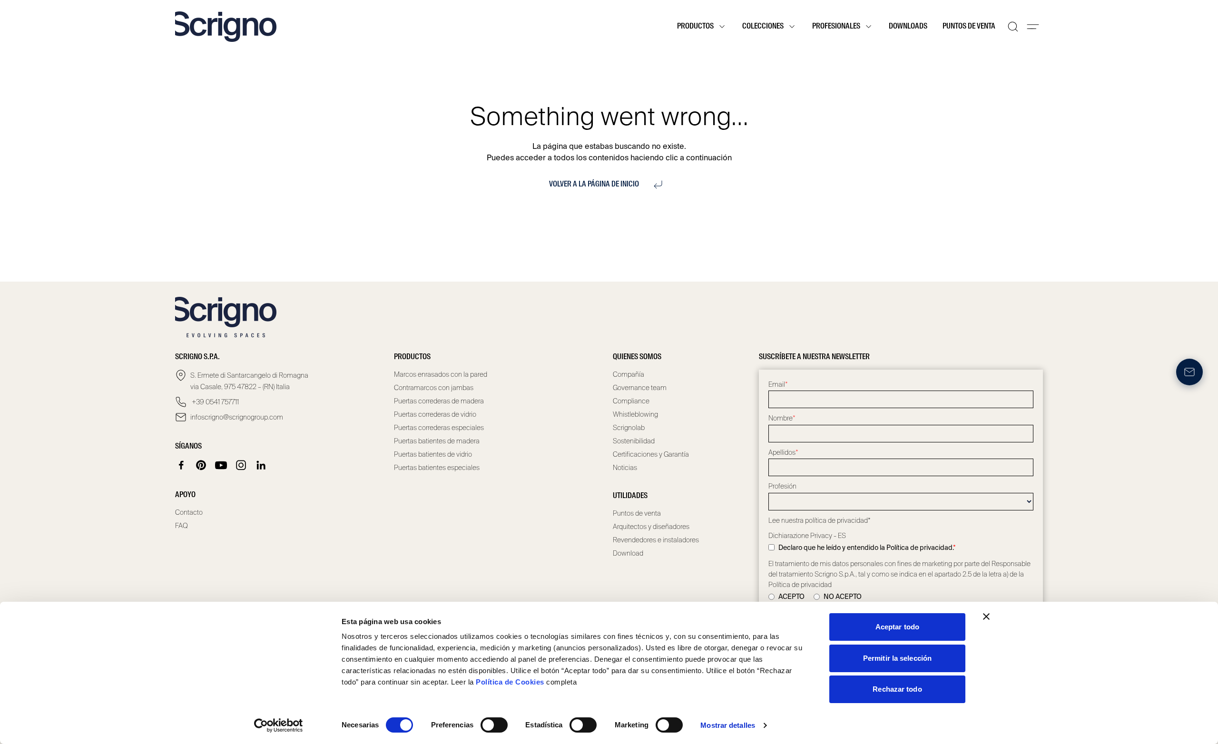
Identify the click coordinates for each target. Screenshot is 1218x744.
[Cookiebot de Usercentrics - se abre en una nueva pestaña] (278, 725)
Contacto (189, 512)
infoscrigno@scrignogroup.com (236, 417)
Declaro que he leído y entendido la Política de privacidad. (867, 547)
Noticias (625, 467)
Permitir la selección (897, 658)
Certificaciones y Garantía (651, 454)
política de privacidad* (838, 520)
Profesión (782, 486)
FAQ (181, 525)
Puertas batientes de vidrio (433, 454)
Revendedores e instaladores (656, 540)
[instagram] (241, 465)
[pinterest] (201, 465)
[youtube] (221, 465)
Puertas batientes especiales (437, 467)
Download (628, 553)
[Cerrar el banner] (986, 616)
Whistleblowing (635, 414)
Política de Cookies (510, 682)
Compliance (631, 401)
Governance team (640, 387)
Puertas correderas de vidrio (435, 414)
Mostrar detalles (727, 725)
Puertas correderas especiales (439, 427)
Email (778, 384)
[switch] (494, 725)
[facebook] (181, 465)
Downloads (908, 26)
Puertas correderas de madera (439, 401)
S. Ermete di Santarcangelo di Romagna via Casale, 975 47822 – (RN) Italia (249, 381)
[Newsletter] (1189, 372)
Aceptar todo (897, 627)
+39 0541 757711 (214, 402)
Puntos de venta (969, 26)
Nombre (782, 418)
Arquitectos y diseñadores (651, 526)
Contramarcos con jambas (433, 387)
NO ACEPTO (843, 596)
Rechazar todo (897, 689)
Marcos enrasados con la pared (440, 374)
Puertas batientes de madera (437, 441)
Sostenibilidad (634, 441)
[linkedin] (261, 465)
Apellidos (783, 452)
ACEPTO (791, 596)
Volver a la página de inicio (594, 184)
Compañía (628, 374)
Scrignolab (629, 427)
